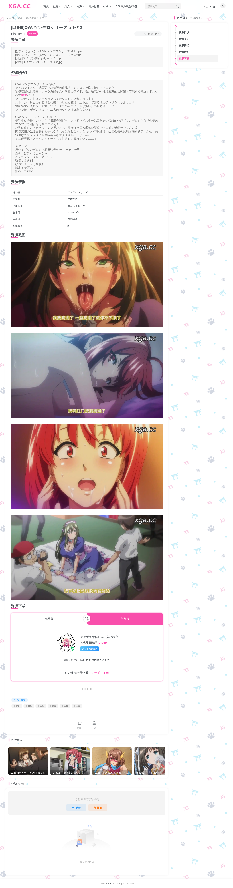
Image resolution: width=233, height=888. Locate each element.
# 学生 (41, 706)
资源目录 (184, 32)
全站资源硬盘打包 (126, 6)
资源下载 (184, 58)
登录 (205, 7)
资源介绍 (184, 39)
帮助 (105, 6)
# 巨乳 (17, 706)
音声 (79, 6)
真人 (67, 6)
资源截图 (184, 52)
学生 (24, 95)
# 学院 (65, 706)
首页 (46, 6)
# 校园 (77, 706)
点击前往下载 (100, 672)
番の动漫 (31, 18)
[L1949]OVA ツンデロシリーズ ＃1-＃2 (46, 27)
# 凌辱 (53, 706)
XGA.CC (110, 883)
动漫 (55, 6)
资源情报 (184, 45)
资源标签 (93, 6)
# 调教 (29, 706)
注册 (213, 7)
